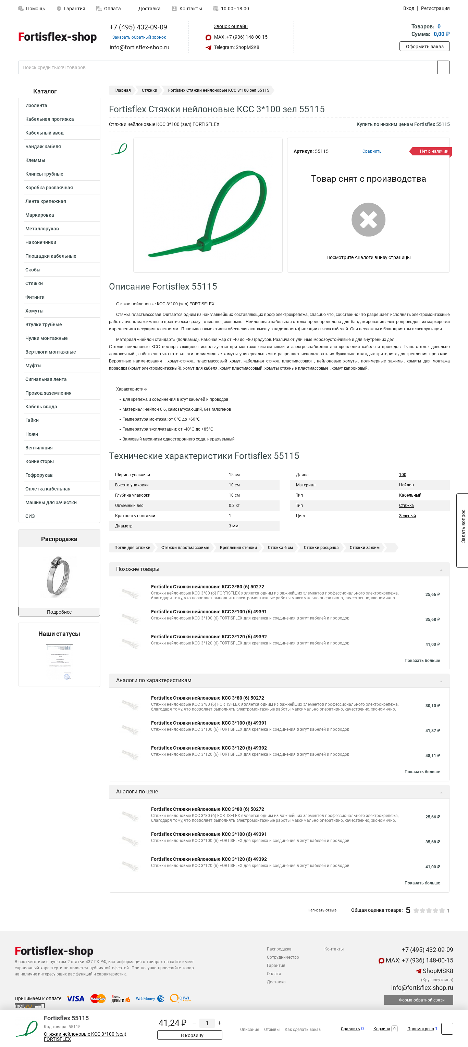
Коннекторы (39, 461)
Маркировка (39, 215)
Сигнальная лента (46, 379)
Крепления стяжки (238, 547)
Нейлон (406, 485)
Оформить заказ (425, 46)
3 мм (233, 526)
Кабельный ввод (44, 133)
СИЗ (30, 516)
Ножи (31, 434)
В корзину (192, 1035)
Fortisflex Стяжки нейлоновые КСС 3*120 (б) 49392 (209, 636)
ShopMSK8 (437, 970)
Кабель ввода (41, 406)
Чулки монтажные (46, 338)
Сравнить (350, 1028)
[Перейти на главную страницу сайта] (56, 37)
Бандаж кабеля (43, 146)
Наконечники (40, 242)
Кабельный (410, 495)
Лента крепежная (45, 201)
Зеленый (407, 515)
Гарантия (74, 8)
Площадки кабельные (50, 256)
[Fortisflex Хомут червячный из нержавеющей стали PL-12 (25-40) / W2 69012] (58, 577)
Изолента (36, 105)
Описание (249, 1029)
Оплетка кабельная (48, 488)
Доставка (149, 8)
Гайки (32, 420)
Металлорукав (42, 228)
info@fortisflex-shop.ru (421, 987)
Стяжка (406, 505)
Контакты (191, 8)
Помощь (35, 8)
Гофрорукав (39, 475)
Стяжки (34, 283)
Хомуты (34, 311)
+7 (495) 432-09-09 (137, 27)
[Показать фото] (119, 148)
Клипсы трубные (44, 174)
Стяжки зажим (365, 547)
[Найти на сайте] (443, 67)
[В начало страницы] (447, 1029)
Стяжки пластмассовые (185, 547)
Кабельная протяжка (49, 119)
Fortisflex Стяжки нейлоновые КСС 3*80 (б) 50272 (207, 586)
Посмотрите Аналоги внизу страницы (369, 257)
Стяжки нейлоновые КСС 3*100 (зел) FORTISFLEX (85, 1037)
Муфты (33, 365)
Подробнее (59, 612)
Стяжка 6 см (280, 547)
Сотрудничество (283, 957)
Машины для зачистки (51, 502)
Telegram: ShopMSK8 (236, 47)
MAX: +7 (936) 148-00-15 (240, 37)
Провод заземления (48, 393)
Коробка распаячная (49, 187)
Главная (122, 90)
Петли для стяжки (132, 547)
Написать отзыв (322, 910)
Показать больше (422, 660)
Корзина (381, 1028)
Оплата (112, 8)
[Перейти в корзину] (404, 31)
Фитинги (35, 297)
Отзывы (272, 1029)
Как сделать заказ (303, 1029)
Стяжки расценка (321, 547)
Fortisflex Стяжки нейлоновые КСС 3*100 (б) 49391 (209, 611)
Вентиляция (39, 447)
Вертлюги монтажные (50, 352)
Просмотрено (420, 1028)
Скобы (32, 269)
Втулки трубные (43, 324)
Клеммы (35, 160)
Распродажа (279, 949)
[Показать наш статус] (59, 662)
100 (402, 474)
